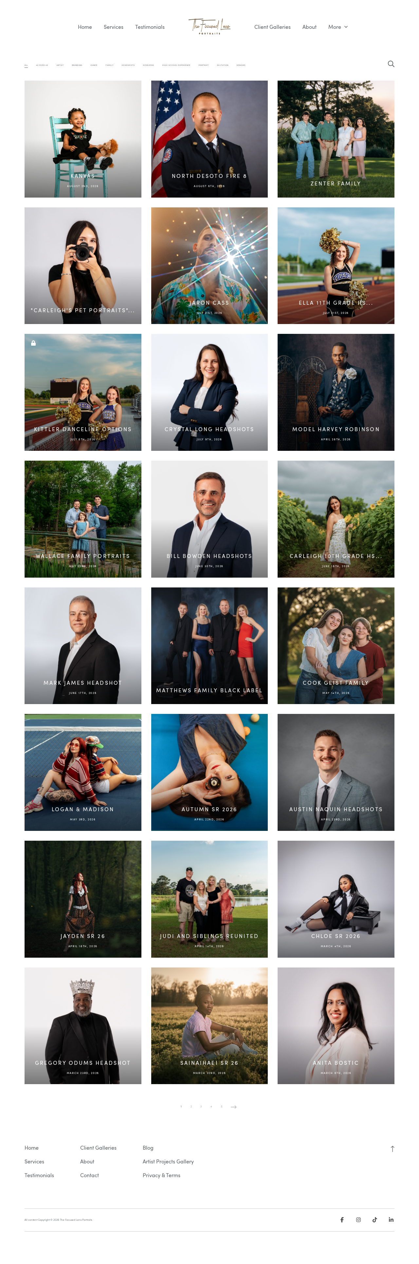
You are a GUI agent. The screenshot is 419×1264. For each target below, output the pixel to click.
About (309, 26)
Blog (148, 1147)
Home (85, 26)
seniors (241, 65)
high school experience (176, 65)
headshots (128, 65)
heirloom (148, 65)
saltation (222, 65)
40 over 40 (42, 65)
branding (77, 65)
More (335, 26)
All (26, 65)
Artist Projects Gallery (168, 1161)
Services (113, 26)
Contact (89, 1175)
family (109, 65)
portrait (204, 65)
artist (60, 65)
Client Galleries (272, 26)
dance (94, 65)
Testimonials (150, 26)
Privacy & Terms (161, 1175)
